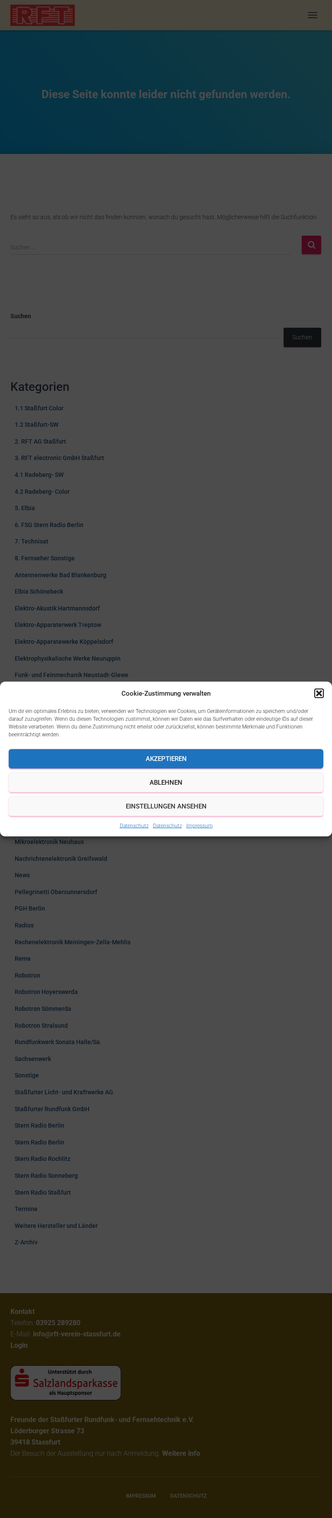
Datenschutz (134, 825)
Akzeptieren (166, 759)
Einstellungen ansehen (166, 806)
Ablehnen (166, 782)
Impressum (199, 825)
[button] (319, 693)
